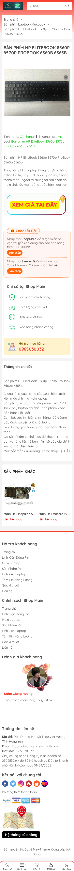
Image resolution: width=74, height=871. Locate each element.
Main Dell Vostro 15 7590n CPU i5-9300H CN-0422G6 (54, 514)
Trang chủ (11, 20)
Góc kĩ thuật (10, 585)
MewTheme (41, 849)
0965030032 (31, 349)
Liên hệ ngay (13, 519)
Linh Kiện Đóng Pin (15, 557)
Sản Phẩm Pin (12, 569)
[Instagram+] (21, 783)
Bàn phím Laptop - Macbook (24, 24)
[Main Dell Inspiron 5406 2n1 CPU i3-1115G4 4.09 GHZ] (20, 495)
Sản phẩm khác (19, 471)
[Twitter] (13, 783)
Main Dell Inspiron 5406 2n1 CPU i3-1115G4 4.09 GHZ (20, 514)
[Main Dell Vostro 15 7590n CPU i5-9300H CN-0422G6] (54, 495)
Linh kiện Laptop (14, 574)
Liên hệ (7, 591)
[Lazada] (44, 783)
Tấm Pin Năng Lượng (17, 580)
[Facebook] (5, 783)
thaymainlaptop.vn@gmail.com (35, 746)
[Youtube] (29, 783)
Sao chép (15, 252)
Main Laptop (11, 563)
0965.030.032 (24, 751)
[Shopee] (37, 783)
